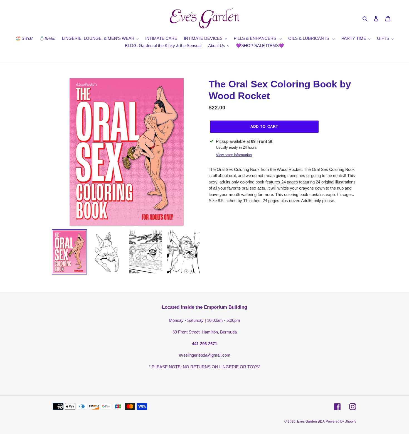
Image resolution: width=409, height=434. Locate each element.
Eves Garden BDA (311, 421)
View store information (234, 155)
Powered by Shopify (341, 421)
